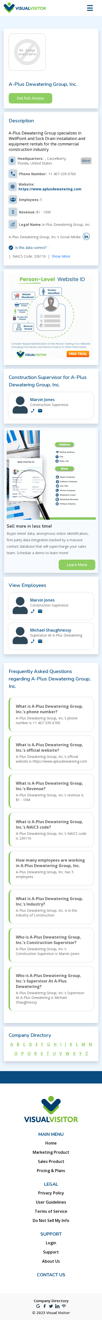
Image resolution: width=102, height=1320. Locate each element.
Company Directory (51, 1300)
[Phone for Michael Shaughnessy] (32, 642)
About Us (51, 1261)
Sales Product (51, 1161)
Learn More (77, 564)
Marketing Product (51, 1152)
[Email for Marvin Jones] (40, 411)
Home (51, 1143)
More (86, 160)
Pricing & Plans (51, 1170)
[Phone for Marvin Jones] (32, 411)
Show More (61, 256)
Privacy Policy (51, 1193)
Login (51, 1243)
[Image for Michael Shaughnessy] (20, 643)
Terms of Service (51, 1211)
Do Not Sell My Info (51, 1220)
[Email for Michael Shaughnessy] (40, 642)
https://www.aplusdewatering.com (50, 189)
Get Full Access (30, 98)
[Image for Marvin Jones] (20, 412)
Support (51, 1252)
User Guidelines (51, 1202)
